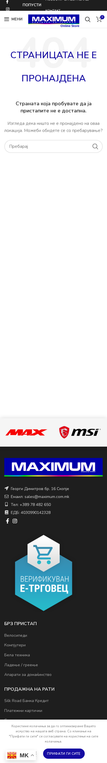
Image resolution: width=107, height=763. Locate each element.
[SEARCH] (95, 146)
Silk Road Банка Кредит (26, 700)
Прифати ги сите (64, 753)
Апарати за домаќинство (28, 674)
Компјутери (15, 645)
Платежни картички (23, 710)
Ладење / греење (21, 665)
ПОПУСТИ (32, 5)
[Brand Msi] (79, 432)
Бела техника (17, 655)
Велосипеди (15, 635)
